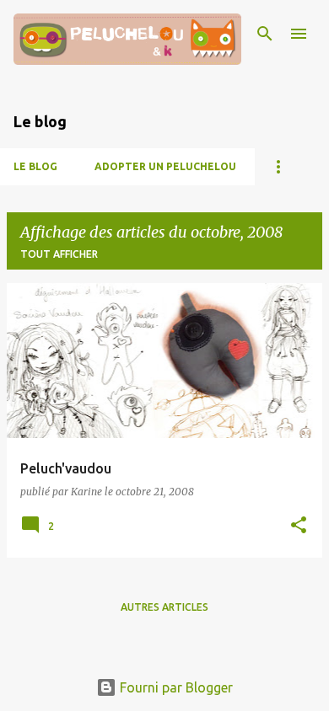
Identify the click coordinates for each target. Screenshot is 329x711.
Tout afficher (59, 254)
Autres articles (164, 606)
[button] (299, 526)
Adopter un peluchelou (165, 166)
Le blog (35, 166)
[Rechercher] (265, 33)
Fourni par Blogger (174, 687)
